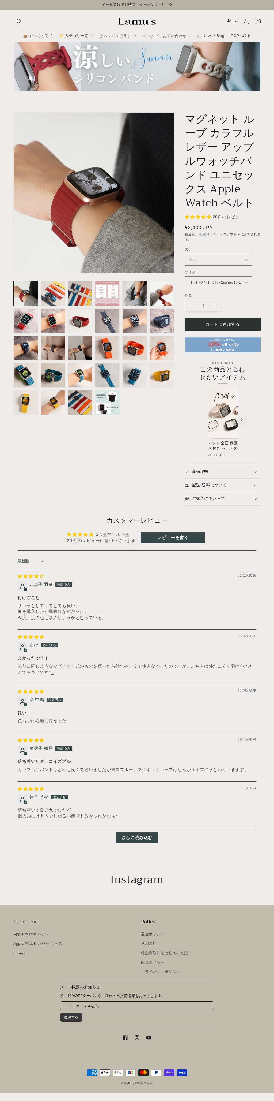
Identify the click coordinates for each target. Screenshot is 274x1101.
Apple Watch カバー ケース (37, 943)
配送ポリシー (153, 962)
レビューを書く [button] (172, 537)
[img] (31, 576)
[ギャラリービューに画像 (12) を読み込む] (162, 320)
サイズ (190, 272)
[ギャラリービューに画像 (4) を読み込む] (107, 293)
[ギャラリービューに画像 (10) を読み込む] (107, 320)
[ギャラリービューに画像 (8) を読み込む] (53, 320)
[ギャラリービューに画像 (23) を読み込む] (134, 375)
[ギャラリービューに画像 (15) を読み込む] (80, 348)
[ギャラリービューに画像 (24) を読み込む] (162, 375)
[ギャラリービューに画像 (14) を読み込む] (53, 348)
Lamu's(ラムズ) (143, 1082)
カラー (190, 249)
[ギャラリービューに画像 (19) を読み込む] (25, 375)
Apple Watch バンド (31, 934)
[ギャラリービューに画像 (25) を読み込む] (25, 402)
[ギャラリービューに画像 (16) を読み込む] (107, 348)
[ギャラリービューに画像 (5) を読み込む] (134, 293)
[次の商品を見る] (242, 419)
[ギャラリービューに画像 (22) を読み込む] (107, 375)
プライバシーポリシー (160, 972)
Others (19, 953)
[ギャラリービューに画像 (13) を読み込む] (25, 348)
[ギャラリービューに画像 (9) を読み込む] (80, 320)
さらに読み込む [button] (137, 837)
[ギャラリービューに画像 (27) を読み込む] (80, 402)
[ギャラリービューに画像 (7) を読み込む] (25, 320)
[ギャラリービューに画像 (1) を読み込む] (25, 293)
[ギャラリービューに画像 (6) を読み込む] (162, 293)
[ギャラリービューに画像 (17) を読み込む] (134, 348)
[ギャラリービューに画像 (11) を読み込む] (134, 320)
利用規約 (149, 943)
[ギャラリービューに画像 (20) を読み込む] (53, 375)
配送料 (204, 234)
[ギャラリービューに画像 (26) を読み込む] (53, 402)
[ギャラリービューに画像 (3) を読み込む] (80, 293)
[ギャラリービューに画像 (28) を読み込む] (107, 402)
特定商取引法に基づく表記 (164, 953)
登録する (71, 1017)
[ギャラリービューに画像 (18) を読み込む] (162, 348)
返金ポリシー (153, 934)
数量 (188, 295)
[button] (19, 21)
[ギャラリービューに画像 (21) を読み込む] (80, 375)
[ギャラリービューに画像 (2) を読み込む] (53, 293)
